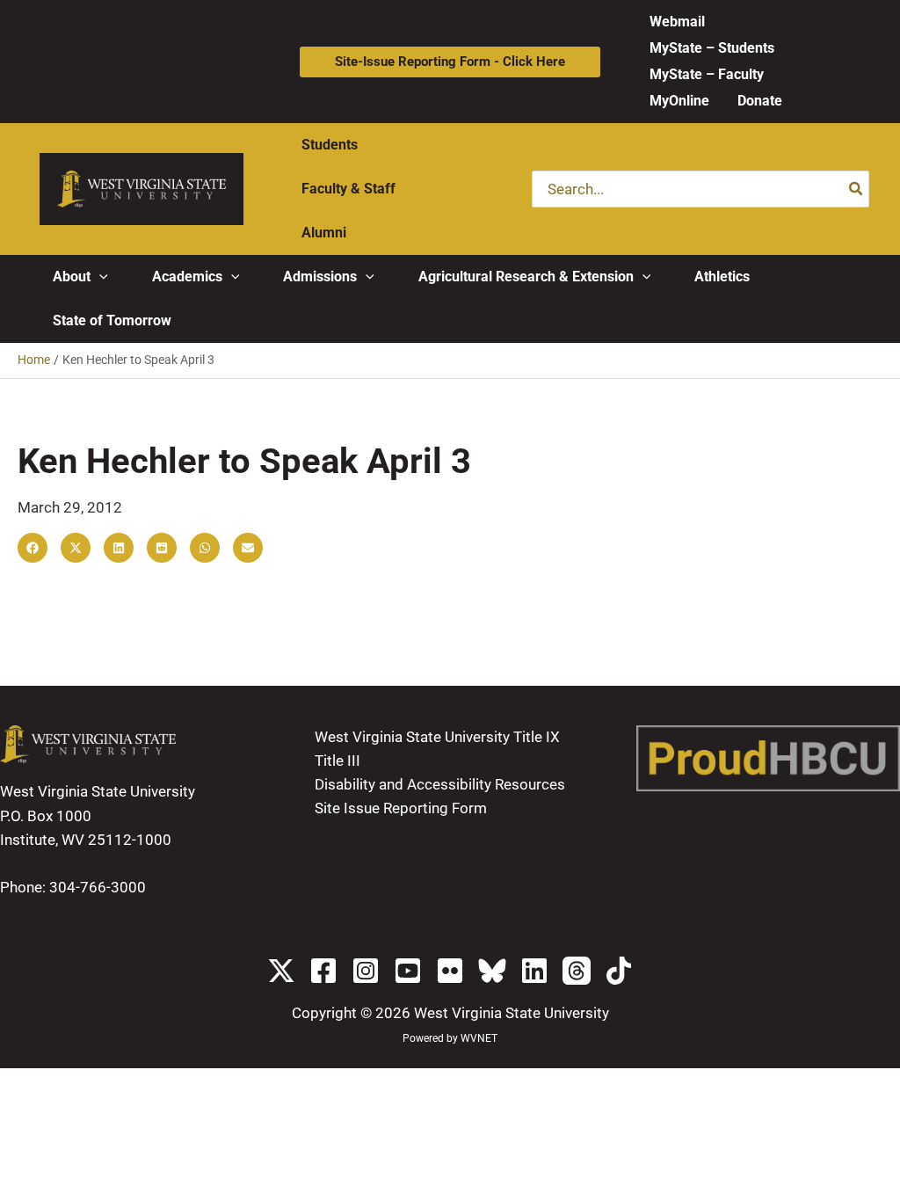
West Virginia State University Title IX (437, 737)
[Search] (856, 189)
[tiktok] (619, 971)
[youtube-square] (408, 971)
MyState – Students (712, 48)
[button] (450, 62)
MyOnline (679, 100)
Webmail (677, 21)
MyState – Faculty (707, 74)
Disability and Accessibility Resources (440, 784)
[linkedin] (534, 971)
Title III (337, 760)
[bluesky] (492, 971)
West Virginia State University (511, 1013)
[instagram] (366, 971)
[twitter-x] (281, 971)
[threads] (576, 971)
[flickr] (450, 971)
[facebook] (323, 971)
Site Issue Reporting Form (401, 808)
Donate (759, 100)
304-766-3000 (97, 887)
